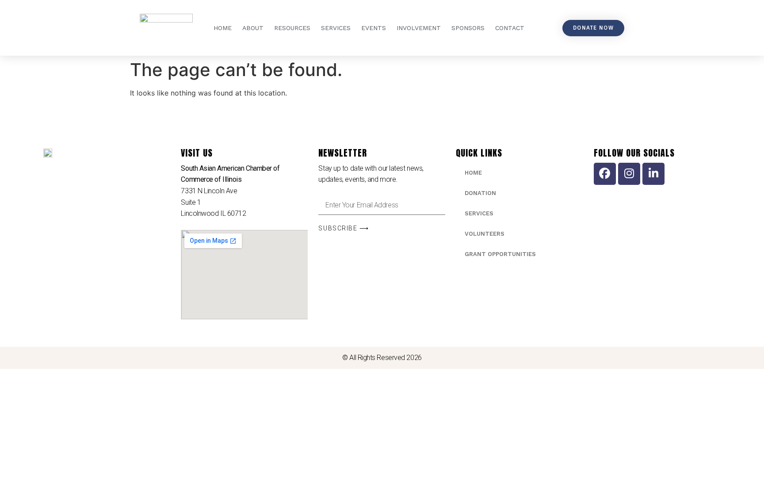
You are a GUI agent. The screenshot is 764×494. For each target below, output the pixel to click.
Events (373, 27)
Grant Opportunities (500, 254)
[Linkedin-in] (653, 174)
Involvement (419, 27)
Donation (480, 193)
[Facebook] (605, 174)
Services (336, 27)
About (253, 27)
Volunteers (484, 233)
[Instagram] (629, 174)
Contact (509, 27)
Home (223, 27)
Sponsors (468, 27)
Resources (292, 27)
